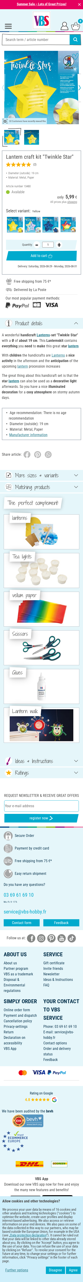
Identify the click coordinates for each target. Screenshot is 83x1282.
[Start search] (75, 39)
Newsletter (51, 974)
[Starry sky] (50, 225)
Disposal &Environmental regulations (14, 985)
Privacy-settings (15, 1026)
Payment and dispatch (20, 1015)
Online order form (17, 1010)
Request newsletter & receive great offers (41, 795)
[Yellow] (15, 225)
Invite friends (53, 968)
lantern (73, 346)
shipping (72, 202)
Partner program (16, 968)
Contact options (55, 1043)
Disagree (55, 1270)
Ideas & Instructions (58, 979)
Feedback (61, 923)
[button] (7, 87)
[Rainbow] (68, 225)
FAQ (46, 985)
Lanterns (43, 335)
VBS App (10, 1048)
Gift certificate (54, 963)
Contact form (21, 923)
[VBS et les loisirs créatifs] (41, 20)
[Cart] (75, 25)
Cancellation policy (18, 1021)
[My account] (64, 25)
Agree (73, 1270)
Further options (16, 1270)
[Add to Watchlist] (75, 56)
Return (9, 1032)
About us (10, 963)
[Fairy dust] (33, 225)
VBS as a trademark (18, 974)
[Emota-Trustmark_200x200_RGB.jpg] (15, 1141)
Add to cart (39, 256)
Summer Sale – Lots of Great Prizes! (41, 4)
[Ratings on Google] (41, 1097)
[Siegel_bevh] (27, 1120)
